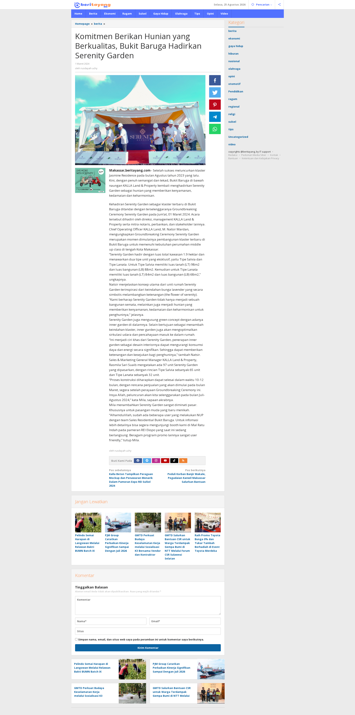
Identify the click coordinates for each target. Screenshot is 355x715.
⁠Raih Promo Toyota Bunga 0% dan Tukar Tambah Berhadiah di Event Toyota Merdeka (207, 542)
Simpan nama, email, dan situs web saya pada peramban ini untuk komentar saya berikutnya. (141, 639)
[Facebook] (138, 460)
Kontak (274, 155)
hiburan (233, 53)
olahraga (234, 68)
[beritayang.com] (91, 4)
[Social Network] (279, 4)
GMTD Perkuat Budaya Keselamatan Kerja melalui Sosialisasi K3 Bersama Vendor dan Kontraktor (89, 695)
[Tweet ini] (215, 92)
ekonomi (234, 38)
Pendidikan (235, 91)
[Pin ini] (215, 104)
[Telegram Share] (215, 117)
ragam (232, 99)
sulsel (232, 121)
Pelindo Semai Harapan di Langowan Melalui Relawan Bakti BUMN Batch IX (87, 542)
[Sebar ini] (215, 80)
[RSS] (183, 460)
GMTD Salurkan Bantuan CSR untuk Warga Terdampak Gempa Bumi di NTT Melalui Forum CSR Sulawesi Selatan (177, 546)
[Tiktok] (174, 460)
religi (231, 114)
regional (233, 106)
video (232, 144)
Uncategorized (238, 137)
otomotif (234, 84)
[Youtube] (165, 460)
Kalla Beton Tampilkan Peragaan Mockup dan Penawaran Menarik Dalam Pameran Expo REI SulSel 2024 (131, 477)
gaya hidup (235, 46)
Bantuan (233, 158)
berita (232, 31)
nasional (234, 61)
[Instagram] (156, 460)
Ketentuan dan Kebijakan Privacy (260, 158)
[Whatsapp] (215, 129)
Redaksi (232, 155)
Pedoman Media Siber (253, 155)
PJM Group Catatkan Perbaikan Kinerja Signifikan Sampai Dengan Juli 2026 (117, 542)
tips (231, 129)
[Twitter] (147, 460)
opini (231, 76)
